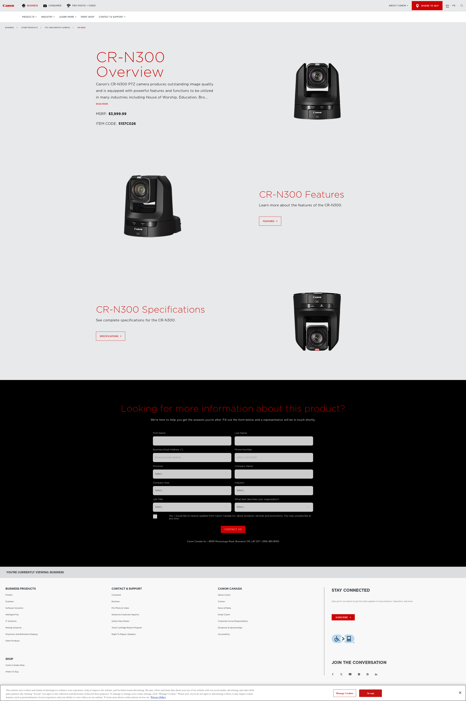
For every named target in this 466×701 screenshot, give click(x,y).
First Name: (159, 433)
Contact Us (233, 529)
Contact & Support (111, 17)
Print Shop (87, 17)
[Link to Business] (8, 5)
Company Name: (244, 466)
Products (28, 17)
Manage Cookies (345, 693)
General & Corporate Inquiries (125, 614)
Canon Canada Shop (15, 665)
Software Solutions (14, 608)
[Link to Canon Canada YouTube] (350, 674)
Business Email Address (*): (168, 449)
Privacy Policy (158, 697)
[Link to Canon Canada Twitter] (341, 674)
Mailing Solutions (13, 628)
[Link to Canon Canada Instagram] (359, 674)
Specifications (111, 336)
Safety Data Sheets (120, 621)
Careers (221, 601)
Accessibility (224, 634)
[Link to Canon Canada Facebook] (333, 674)
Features (270, 221)
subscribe (343, 617)
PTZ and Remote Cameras (57, 28)
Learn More (66, 17)
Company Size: (161, 482)
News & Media (224, 608)
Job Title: (158, 499)
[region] (233, 693)
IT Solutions (11, 621)
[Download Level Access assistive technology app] (343, 639)
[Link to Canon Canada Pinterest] (367, 674)
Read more (102, 104)
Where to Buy (430, 6)
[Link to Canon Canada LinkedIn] (376, 674)
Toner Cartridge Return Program (127, 628)
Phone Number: (243, 449)
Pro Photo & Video (120, 608)
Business (9, 28)
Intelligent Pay (12, 614)
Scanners (9, 601)
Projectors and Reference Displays (21, 634)
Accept (370, 693)
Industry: (239, 482)
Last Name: (241, 433)
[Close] (460, 693)
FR (453, 5)
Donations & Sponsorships (230, 628)
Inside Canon (224, 614)
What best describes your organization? (257, 499)
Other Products (29, 28)
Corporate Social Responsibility (233, 621)
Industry (46, 17)
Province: (158, 466)
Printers (9, 595)
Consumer (116, 595)
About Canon (397, 5)
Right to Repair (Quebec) (124, 634)
